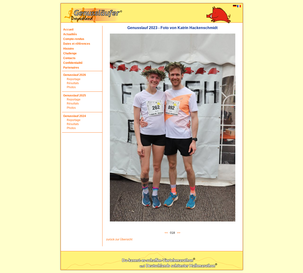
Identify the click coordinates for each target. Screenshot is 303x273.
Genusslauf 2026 (74, 75)
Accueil (68, 29)
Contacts (69, 58)
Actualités (70, 34)
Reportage (73, 79)
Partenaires (71, 67)
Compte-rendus (73, 39)
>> (178, 232)
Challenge (70, 53)
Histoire (68, 48)
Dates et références (76, 43)
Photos (71, 87)
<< (167, 232)
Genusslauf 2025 (74, 95)
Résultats (73, 83)
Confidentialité (73, 63)
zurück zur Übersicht (119, 239)
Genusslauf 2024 (74, 116)
